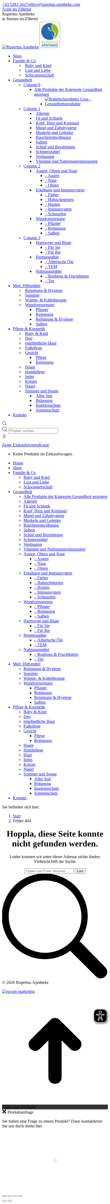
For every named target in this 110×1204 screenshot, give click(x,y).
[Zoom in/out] (20, 1196)
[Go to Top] (55, 1102)
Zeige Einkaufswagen (20, 445)
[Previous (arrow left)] (4, 1201)
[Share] (9, 1196)
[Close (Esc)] (4, 1196)
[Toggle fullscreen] (15, 1196)
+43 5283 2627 (15, 4)
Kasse (44, 445)
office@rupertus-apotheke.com (54, 4)
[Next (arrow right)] (9, 1201)
